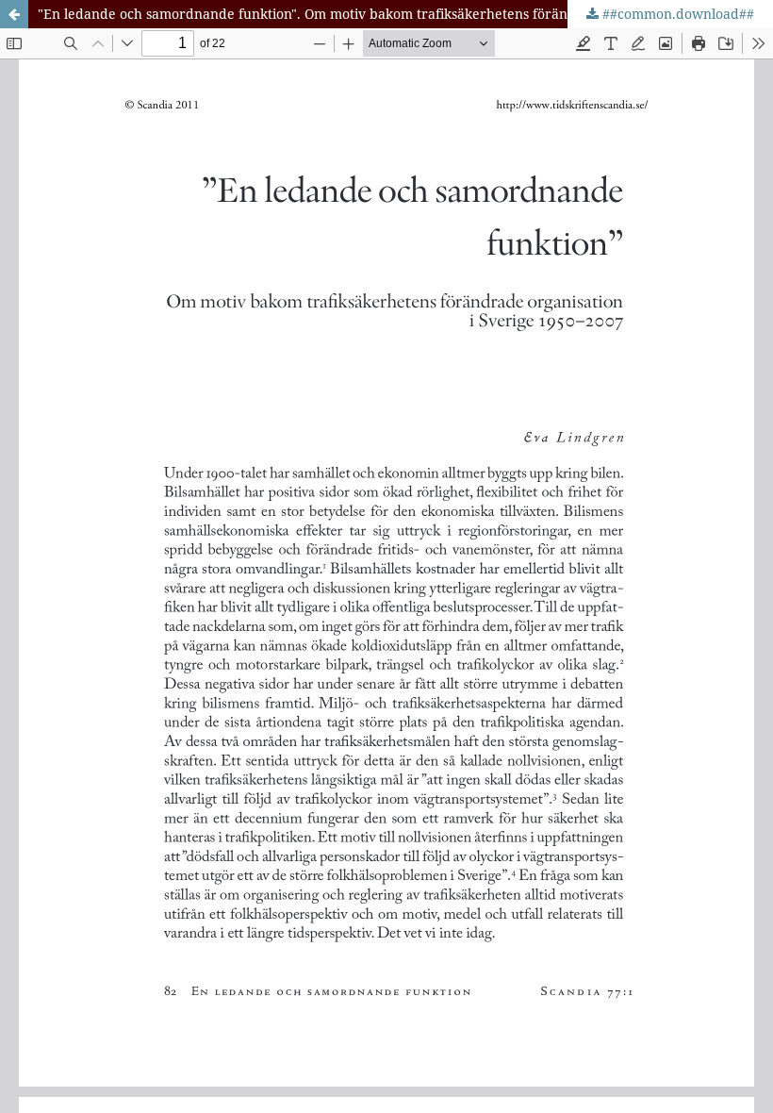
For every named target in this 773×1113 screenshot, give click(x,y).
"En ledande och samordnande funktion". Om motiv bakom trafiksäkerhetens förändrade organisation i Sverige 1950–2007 (405, 14)
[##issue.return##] (14, 14)
